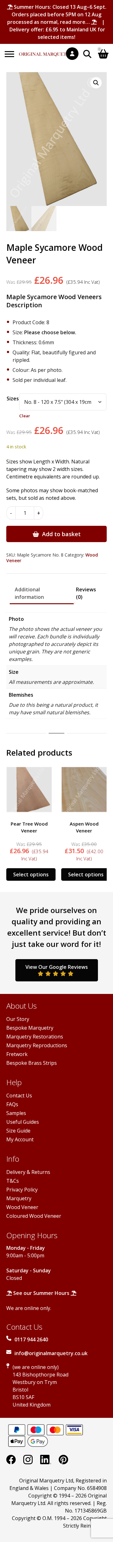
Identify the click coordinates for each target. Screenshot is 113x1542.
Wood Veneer (22, 1207)
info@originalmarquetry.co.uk (51, 1353)
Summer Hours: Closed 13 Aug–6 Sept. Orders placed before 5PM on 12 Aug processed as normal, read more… (56, 14)
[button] (96, 82)
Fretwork (17, 1054)
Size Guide (18, 1130)
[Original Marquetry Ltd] (46, 51)
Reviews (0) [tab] (86, 593)
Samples (16, 1113)
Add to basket (61, 534)
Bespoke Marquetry (29, 1027)
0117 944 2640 (31, 1339)
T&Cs (12, 1180)
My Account (20, 1139)
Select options (31, 874)
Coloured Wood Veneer (33, 1215)
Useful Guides (22, 1121)
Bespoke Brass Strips (31, 1062)
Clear (24, 416)
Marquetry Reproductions (36, 1045)
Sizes (13, 398)
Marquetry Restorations (34, 1036)
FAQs (12, 1104)
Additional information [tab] (29, 593)
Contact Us (19, 1095)
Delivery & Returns (28, 1172)
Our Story (17, 1019)
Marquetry (18, 1198)
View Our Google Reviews (56, 967)
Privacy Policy (22, 1189)
